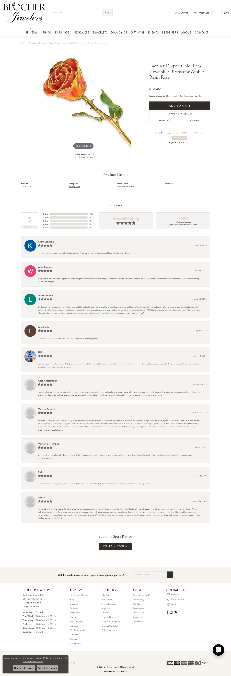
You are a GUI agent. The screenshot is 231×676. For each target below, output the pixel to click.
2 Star (46, 224)
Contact (202, 32)
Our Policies (138, 621)
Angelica (105, 608)
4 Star (46, 217)
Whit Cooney (45, 267)
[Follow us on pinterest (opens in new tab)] (176, 612)
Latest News (138, 612)
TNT (40, 352)
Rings (47, 32)
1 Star (46, 227)
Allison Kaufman (108, 603)
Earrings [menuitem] (73, 616)
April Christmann (47, 380)
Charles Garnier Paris (111, 616)
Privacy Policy (42, 658)
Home (23, 43)
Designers (170, 32)
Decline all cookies (24, 668)
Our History (138, 603)
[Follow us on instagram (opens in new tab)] (171, 612)
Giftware (138, 32)
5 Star (46, 214)
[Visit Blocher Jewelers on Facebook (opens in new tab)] (167, 612)
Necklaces (81, 32)
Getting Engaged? (141, 595)
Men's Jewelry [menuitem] (76, 621)
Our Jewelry (138, 599)
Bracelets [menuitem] (74, 603)
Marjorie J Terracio (49, 443)
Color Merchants (109, 630)
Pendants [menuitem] (74, 608)
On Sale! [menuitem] (74, 638)
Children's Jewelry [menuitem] (78, 630)
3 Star (46, 221)
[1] (170, 574)
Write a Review (115, 546)
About (186, 32)
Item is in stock (180, 137)
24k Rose (105, 595)
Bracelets (100, 32)
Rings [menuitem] (72, 599)
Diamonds (119, 32)
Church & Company (110, 621)
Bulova (104, 612)
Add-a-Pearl (106, 599)
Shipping (164, 120)
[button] (182, 12)
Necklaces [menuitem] (75, 612)
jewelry (32, 43)
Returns (195, 120)
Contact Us (138, 616)
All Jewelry (32, 30)
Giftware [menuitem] (74, 634)
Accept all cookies (47, 668)
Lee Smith (43, 327)
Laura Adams (45, 295)
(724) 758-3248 (83, 157)
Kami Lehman (46, 241)
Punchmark (121, 671)
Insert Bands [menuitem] (75, 643)
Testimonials (138, 608)
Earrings (62, 32)
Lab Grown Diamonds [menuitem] (80, 595)
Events (153, 32)
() (91, 214)
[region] (83, 99)
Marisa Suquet (46, 409)
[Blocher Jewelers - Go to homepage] (26, 12)
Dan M (41, 497)
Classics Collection (110, 625)
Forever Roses (54, 43)
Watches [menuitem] (74, 625)
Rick (40, 472)
